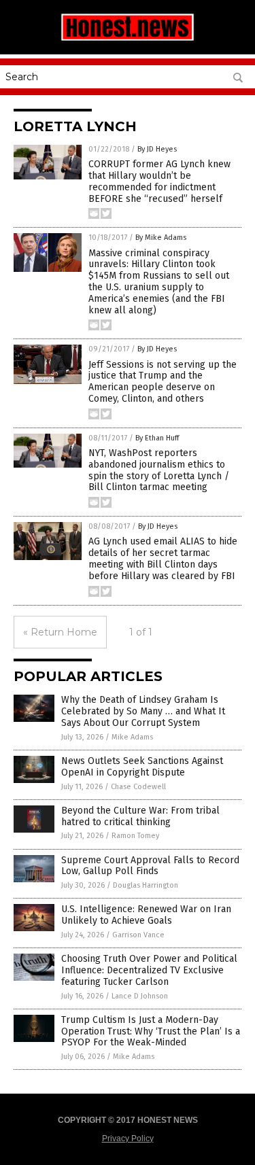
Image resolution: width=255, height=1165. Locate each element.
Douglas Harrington (145, 885)
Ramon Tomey (135, 835)
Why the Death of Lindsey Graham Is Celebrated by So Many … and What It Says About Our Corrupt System (143, 711)
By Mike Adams (160, 237)
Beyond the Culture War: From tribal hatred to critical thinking (140, 816)
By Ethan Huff (157, 438)
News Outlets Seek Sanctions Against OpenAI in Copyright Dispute (142, 766)
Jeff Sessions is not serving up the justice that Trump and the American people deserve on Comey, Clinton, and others (162, 381)
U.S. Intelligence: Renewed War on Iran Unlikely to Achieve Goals (146, 914)
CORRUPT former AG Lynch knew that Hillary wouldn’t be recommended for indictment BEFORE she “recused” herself (159, 181)
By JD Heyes (157, 149)
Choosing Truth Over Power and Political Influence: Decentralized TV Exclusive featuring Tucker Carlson (149, 970)
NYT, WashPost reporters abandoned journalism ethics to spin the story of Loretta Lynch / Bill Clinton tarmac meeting (158, 470)
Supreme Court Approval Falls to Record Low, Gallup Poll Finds (150, 865)
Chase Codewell (138, 786)
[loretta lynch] (128, 39)
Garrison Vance (138, 935)
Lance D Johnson (140, 996)
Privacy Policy (128, 1138)
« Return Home (60, 632)
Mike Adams (132, 737)
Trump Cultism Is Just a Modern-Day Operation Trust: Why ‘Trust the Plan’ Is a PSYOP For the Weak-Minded (150, 1031)
